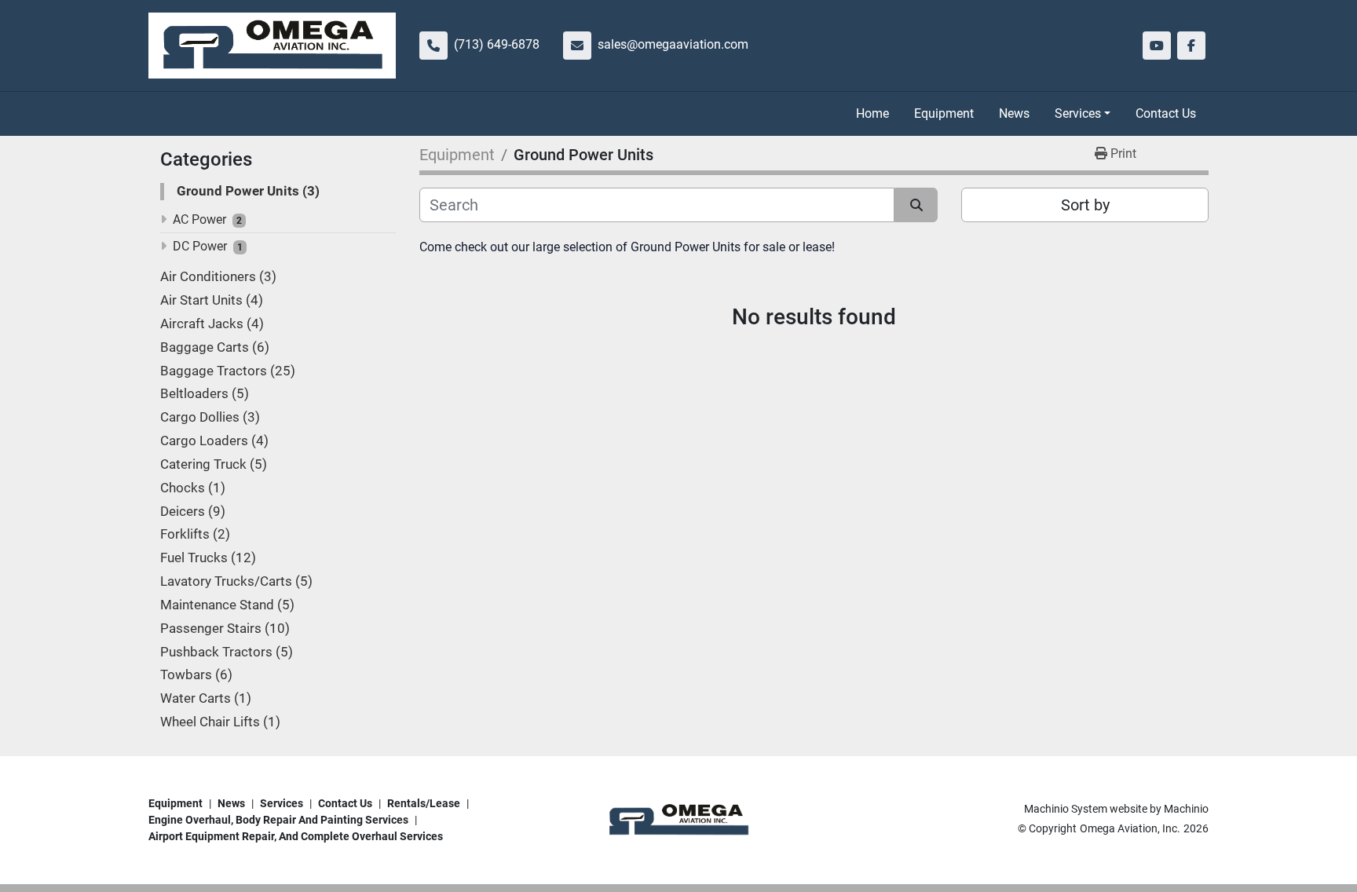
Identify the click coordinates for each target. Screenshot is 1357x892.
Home (872, 113)
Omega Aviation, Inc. (1130, 828)
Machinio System (1065, 808)
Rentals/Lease (423, 803)
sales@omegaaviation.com (673, 44)
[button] (1082, 114)
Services (1078, 113)
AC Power (199, 219)
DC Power (200, 246)
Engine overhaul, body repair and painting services (278, 819)
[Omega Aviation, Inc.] (678, 819)
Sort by (1085, 205)
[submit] (916, 205)
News (1014, 113)
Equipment (944, 113)
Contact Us (1166, 113)
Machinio (1186, 808)
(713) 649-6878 (497, 44)
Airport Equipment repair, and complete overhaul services (295, 836)
